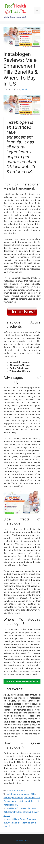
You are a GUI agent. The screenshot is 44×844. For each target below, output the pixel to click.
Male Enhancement (16, 790)
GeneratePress (22, 840)
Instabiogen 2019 (27, 794)
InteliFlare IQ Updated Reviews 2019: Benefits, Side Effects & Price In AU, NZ (21, 812)
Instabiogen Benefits (13, 797)
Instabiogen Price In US (29, 801)
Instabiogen (12, 794)
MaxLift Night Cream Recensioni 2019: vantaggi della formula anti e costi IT (20, 822)
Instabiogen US (11, 805)
